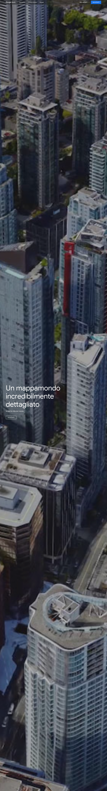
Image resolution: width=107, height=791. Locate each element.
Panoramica (22, 2)
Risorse (42, 2)
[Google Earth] (10, 2)
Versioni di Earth (32, 2)
